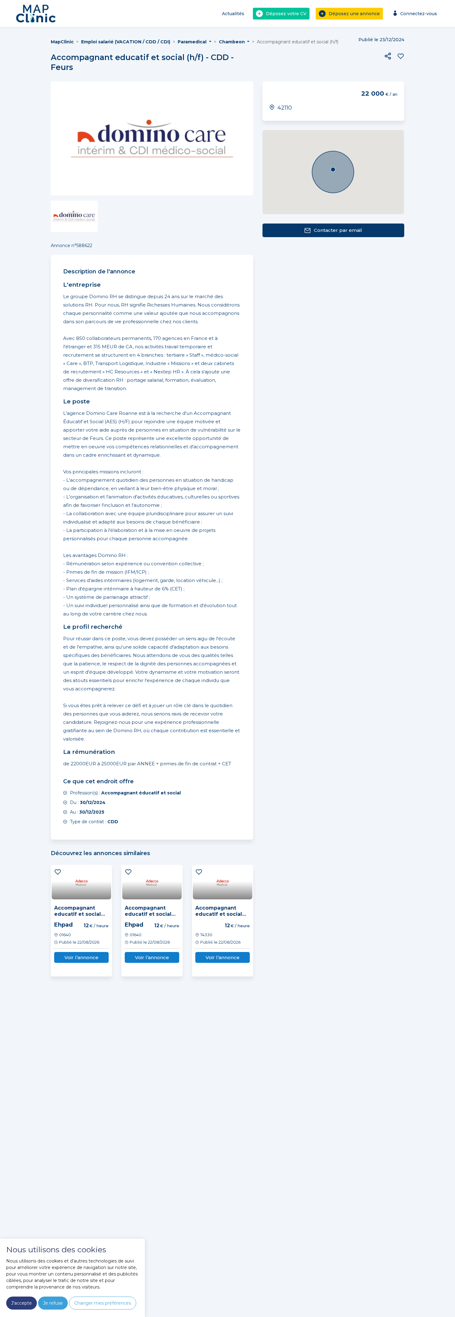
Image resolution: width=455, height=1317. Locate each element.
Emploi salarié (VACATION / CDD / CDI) (125, 42)
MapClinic (62, 42)
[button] (388, 56)
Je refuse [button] (53, 1303)
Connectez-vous (418, 13)
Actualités (233, 13)
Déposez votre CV (286, 13)
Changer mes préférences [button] (102, 1303)
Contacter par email (338, 230)
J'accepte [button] (21, 1303)
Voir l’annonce (81, 957)
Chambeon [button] (232, 42)
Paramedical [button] (193, 42)
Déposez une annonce (354, 13)
